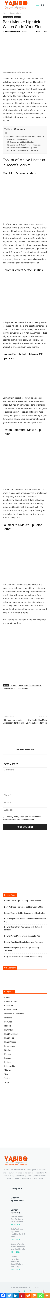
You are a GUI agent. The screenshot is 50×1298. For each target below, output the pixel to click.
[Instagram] (19, 1291)
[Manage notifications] (44, 1292)
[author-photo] (25, 746)
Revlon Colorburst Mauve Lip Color (23, 148)
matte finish (23, 685)
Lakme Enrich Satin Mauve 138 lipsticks (25, 145)
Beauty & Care (15, 13)
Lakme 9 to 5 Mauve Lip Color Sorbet (24, 150)
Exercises (8, 1017)
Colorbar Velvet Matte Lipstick (21, 142)
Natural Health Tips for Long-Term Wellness (22, 901)
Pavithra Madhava (12, 31)
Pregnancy (8, 1058)
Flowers (7, 1025)
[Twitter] (11, 37)
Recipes (7, 1062)
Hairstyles (8, 1030)
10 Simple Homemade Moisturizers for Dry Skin (13, 721)
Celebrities (8, 1005)
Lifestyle (7, 1050)
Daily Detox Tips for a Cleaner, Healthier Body (23, 957)
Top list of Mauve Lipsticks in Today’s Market (25, 136)
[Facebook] (5, 37)
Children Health (10, 1009)
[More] (30, 37)
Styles (6, 1074)
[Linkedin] (25, 1291)
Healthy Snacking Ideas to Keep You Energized (23, 942)
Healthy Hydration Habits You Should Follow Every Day (25, 920)
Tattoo (7, 1078)
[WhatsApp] (23, 37)
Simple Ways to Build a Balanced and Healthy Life (24, 913)
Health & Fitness (11, 1034)
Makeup (7, 1054)
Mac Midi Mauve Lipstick (19, 139)
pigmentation (23, 688)
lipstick (13, 685)
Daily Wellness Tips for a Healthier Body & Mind (23, 907)
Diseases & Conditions (14, 1013)
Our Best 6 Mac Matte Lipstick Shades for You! (36, 721)
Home (5, 13)
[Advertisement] (25, 653)
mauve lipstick (36, 685)
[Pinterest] (17, 37)
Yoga (6, 1082)
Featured (8, 1021)
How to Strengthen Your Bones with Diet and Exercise (23, 928)
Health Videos (10, 1042)
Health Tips (9, 1038)
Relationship (9, 1066)
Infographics (9, 1046)
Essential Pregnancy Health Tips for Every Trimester (21, 949)
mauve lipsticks (9, 688)
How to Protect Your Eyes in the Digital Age (22, 936)
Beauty (7, 997)
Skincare (17, 17)
